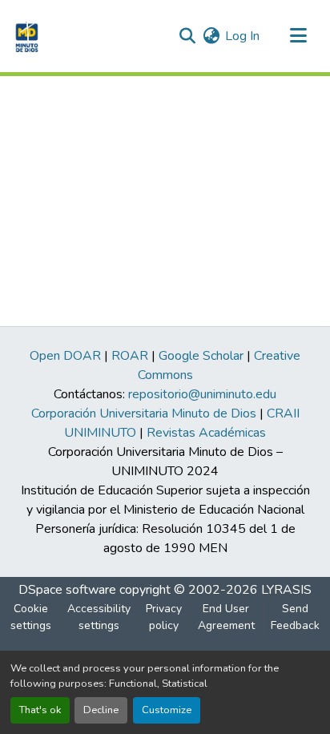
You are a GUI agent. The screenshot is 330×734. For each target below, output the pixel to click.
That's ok (40, 710)
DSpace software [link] (67, 590)
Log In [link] (242, 36)
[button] (25, 36)
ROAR (129, 356)
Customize (166, 710)
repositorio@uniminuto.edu (202, 394)
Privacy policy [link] (164, 617)
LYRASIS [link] (286, 590)
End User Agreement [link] (226, 617)
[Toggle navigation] (298, 36)
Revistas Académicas (206, 433)
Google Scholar (201, 356)
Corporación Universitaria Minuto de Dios (143, 413)
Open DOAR (65, 356)
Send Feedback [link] (295, 617)
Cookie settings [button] (30, 617)
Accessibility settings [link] (99, 617)
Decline (101, 710)
